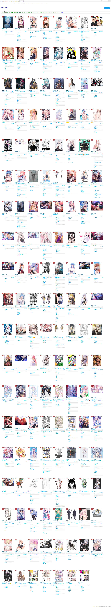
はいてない (96, 191)
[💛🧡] (97, 114)
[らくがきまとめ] (33, 114)
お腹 (18, 70)
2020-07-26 (30, 367)
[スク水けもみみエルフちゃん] (46, 176)
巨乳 (69, 33)
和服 (56, 222)
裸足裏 (95, 166)
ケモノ (44, 531)
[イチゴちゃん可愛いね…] (46, 328)
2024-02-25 (80, 490)
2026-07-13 (55, 397)
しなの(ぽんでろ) (20, 254)
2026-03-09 (55, 120)
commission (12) (38, 12)
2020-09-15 (55, 213)
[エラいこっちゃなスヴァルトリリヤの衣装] (8, 84)
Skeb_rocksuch (94, 91)
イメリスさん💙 (18, 306)
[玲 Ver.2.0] (72, 545)
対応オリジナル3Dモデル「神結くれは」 (59, 491)
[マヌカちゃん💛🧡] (33, 330)
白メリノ (55, 60)
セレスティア (45, 249)
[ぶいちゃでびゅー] (21, 514)
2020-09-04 (55, 28)
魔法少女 (95, 432)
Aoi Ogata (101, 492)
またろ (76, 185)
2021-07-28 (80, 120)
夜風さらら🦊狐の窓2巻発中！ (84, 154)
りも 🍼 (63, 154)
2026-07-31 (42, 520)
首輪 (69, 187)
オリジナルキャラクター (21, 219)
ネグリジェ (32, 373)
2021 (35, 2)
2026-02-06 (80, 397)
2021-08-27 (68, 367)
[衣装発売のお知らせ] (97, 422)
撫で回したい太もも (97, 194)
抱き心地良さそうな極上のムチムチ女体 (47, 38)
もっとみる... (61, 12)
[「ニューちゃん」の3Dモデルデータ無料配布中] (21, 84)
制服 (31, 528)
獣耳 (94, 167)
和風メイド (32, 465)
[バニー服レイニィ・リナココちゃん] (59, 237)
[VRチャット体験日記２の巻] (59, 360)
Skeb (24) (11, 12)
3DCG (18, 195)
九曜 (77, 338)
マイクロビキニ (96, 435)
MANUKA (95, 127)
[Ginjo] (97, 21)
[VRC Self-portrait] (72, 84)
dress (102, 277)
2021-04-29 (42, 213)
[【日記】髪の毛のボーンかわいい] (46, 576)
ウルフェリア (68, 491)
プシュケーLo (100, 338)
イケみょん (57, 290)
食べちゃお (93, 552)
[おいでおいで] (97, 176)
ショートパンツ (71, 314)
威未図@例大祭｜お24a (60, 277)
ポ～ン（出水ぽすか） (9, 31)
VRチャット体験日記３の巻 (45, 460)
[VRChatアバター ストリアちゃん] (21, 545)
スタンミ (44, 495)
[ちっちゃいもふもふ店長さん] (8, 391)
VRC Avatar (68, 245)
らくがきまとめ (31, 122)
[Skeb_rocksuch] (97, 82)
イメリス (80, 122)
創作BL (44, 282)
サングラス (7, 160)
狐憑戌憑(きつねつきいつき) (97, 554)
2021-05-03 (68, 90)
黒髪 (69, 496)
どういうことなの (97, 71)
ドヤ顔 (57, 106)
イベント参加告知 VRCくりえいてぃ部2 (72, 337)
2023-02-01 (68, 28)
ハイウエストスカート (72, 127)
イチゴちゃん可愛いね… (45, 337)
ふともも (82, 99)
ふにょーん (42, 214)
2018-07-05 (80, 336)
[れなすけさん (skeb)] (21, 420)
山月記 (82, 34)
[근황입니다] (59, 174)
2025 (45, 2)
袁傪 (82, 38)
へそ (56, 162)
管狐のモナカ (7, 65)
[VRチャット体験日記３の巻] (46, 453)
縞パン (6, 219)
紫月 (89, 554)
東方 (94, 63)
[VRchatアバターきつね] (21, 22)
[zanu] (21, 358)
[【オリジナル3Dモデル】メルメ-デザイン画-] (59, 328)
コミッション (32, 372)
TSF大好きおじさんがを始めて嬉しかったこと (33, 306)
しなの (18, 250)
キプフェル (70, 341)
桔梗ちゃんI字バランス (57, 306)
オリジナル (19, 32)
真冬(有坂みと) (96, 556)
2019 (29, 2)
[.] (33, 360)
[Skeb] (72, 453)
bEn (51, 492)
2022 (37, 2)
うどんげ (57, 280)
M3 (68, 558)
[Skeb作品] (72, 299)
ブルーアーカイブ (33, 127)
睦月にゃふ (24, 62)
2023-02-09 (93, 28)
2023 (40, 2)
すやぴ (92, 214)
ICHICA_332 (24, 585)
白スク (6, 560)
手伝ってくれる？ (43, 60)
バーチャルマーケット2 (60, 344)
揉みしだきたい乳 (33, 36)
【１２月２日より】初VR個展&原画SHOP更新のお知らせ (8, 522)
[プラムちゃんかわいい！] (97, 389)
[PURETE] (33, 22)
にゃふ (50, 62)
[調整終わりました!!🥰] (8, 576)
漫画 (82, 32)
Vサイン (18, 40)
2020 (32, 2)
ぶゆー (3, 245)
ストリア (18, 555)
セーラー (31, 33)
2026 (47, 2)
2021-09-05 (30, 28)
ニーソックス (32, 527)
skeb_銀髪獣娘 (94, 337)
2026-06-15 (93, 459)
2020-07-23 (4, 28)
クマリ (95, 464)
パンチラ (57, 318)
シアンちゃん (55, 153)
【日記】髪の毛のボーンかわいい (46, 583)
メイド (69, 403)
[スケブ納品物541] (59, 114)
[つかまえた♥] (8, 330)
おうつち (63, 462)
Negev (18, 191)
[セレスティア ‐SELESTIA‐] (84, 453)
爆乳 (69, 97)
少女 (56, 33)
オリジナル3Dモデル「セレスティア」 (46, 245)
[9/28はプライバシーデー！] (97, 53)
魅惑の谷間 (45, 37)
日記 (80, 337)
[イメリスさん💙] (21, 299)
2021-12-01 (42, 305)
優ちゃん (29, 522)
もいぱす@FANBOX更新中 (59, 308)
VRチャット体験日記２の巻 (58, 368)
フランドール (58, 285)
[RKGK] (8, 176)
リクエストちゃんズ (19, 337)
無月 (79, 276)
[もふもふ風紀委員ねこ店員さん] (59, 391)
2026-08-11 (17, 213)
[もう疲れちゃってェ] (97, 512)
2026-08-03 (55, 582)
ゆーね (38, 523)
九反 (26, 31)
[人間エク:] (84, 545)
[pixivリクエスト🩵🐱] (33, 391)
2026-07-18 (93, 428)
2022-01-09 (4, 120)
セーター (69, 313)
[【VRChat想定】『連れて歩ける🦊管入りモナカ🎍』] (8, 53)
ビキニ (18, 68)
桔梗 (56, 313)
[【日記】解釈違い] (72, 576)
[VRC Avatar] (72, 237)
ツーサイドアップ (33, 526)
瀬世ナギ (50, 185)
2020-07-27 (55, 182)
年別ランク (12, 1)
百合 (31, 249)
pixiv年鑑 (2, 1)
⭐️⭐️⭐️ (67, 122)
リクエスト (17, 214)
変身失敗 (57, 594)
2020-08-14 (17, 182)
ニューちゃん (19, 96)
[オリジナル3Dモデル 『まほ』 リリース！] (33, 268)
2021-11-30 (4, 520)
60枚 (89, 277)
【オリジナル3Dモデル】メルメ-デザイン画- (59, 337)
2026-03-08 (80, 551)
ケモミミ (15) (27, 12)
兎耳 (69, 412)
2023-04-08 (17, 90)
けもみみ (82, 63)
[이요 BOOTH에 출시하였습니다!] (84, 237)
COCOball (25, 215)
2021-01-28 (68, 305)
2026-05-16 (55, 520)
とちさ (101, 523)
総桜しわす (24, 492)
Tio (38, 492)
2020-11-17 (42, 90)
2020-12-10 (93, 90)
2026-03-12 (68, 520)
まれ (89, 185)
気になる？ (17, 122)
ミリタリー (45, 558)
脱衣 (56, 590)
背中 (43, 72)
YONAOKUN (68, 368)
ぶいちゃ (69, 440)
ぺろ (28, 245)
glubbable (44, 34)
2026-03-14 (93, 490)
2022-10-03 (42, 28)
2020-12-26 (80, 244)
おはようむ (96, 67)
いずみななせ (24, 246)
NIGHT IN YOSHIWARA (7, 429)
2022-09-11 (80, 28)
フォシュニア (45, 528)
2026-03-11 (17, 582)
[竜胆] (33, 176)
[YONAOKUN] (72, 360)
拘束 (5, 310)
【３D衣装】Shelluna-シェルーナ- (46, 522)
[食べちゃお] (97, 545)
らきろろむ (37, 277)
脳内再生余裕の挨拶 (44, 491)
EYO (5, 127)
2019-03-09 (55, 336)
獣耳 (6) (56, 12)
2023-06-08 (55, 551)
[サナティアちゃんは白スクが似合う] (8, 545)
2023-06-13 (93, 520)
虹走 (64, 369)
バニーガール (58, 252)
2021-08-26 (55, 244)
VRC (5, 64)
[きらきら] (8, 482)
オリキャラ (19, 95)
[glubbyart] (46, 22)
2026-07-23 (93, 551)
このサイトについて (96, 606)
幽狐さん (18, 404)
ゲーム (57, 376)
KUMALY (95, 473)
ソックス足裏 (45, 68)
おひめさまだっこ (5, 460)
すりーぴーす (55, 214)
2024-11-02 (68, 428)
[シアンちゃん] (59, 145)
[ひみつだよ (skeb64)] (21, 391)
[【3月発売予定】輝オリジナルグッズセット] (46, 543)
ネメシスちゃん (43, 368)
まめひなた (17, 491)
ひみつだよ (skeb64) (19, 399)
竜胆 (28, 183)
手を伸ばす (96, 193)
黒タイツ (82, 68)
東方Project (96, 66)
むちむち (31, 560)
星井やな (12, 215)
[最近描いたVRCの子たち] (97, 453)
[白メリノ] (59, 53)
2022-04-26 (80, 459)
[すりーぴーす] (59, 207)
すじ (56, 102)
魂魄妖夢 (57, 278)
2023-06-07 (68, 582)
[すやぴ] (97, 206)
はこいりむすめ (5, 306)
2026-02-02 (93, 397)
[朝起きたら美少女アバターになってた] (59, 453)
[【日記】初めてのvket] (33, 576)
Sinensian (37, 31)
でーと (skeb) (81, 429)
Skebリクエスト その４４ (58, 429)
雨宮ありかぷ (100, 369)
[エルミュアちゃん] (59, 514)
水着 (18, 129)
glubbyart (42, 30)
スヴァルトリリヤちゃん (32, 91)
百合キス (69, 401)
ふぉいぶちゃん (69, 183)
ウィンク (18, 253)
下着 (43, 256)
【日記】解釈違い (69, 583)
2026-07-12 (68, 551)
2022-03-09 (30, 213)
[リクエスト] (21, 207)
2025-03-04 (30, 459)
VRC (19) (21, 12)
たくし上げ (57, 218)
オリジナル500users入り (60, 505)
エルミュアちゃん (56, 522)
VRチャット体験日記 (46, 471)
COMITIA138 (45, 278)
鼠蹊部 (6, 104)
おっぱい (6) (45, 12)
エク (82, 405)
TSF (56, 463)
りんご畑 (76, 461)
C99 (43, 285)
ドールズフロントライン (21, 190)
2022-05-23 (4, 490)
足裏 (43, 69)
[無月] (84, 265)
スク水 (44, 186)
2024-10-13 (4, 90)
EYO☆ (3, 122)
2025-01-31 (80, 151)
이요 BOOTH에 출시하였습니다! (84, 245)
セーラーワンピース (33, 531)
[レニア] (8, 22)
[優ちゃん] (33, 514)
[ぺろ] (33, 235)
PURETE (29, 30)
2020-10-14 (17, 428)
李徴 (82, 35)
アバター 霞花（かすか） (46, 306)
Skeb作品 (68, 306)
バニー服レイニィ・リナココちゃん (59, 245)
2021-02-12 (4, 274)
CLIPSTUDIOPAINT (46, 311)
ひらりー (4, 368)
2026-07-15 (4, 582)
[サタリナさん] (46, 84)
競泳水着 (18, 36)
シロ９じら (62, 123)
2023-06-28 (42, 582)
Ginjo (92, 30)
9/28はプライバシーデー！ (96, 60)
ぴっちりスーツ (7, 99)
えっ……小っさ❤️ (31, 60)
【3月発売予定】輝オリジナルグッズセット (46, 552)
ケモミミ (31, 64)
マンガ (57, 375)
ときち (63, 338)
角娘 (82, 281)
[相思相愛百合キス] (72, 391)
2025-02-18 (30, 551)
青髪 (31, 530)
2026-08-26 (30, 490)
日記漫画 (31, 591)
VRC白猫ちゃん (81, 183)
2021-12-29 (4, 244)
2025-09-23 (17, 244)
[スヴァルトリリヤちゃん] (33, 84)
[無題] (8, 207)
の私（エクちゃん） (84, 399)
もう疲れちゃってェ (95, 522)
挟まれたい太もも (97, 197)
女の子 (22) (16, 12)
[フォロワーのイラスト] (97, 360)
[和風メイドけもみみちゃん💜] (33, 453)
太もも (95, 376)
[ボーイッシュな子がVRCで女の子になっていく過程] (46, 422)
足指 (43, 71)
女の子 (57, 100)
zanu (16, 368)
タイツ (44, 403)
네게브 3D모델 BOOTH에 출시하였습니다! (21, 183)
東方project (96, 64)
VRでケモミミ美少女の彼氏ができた (46, 276)
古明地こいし (96, 70)
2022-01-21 (80, 182)
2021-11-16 (42, 274)
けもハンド (96, 439)
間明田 (76, 123)
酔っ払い (57, 223)
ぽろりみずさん (31, 214)
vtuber (44, 33)
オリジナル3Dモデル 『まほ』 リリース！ (33, 276)
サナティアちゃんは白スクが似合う (8, 552)
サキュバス (19, 63)
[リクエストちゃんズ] (21, 330)
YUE (51, 308)
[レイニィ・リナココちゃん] (84, 207)
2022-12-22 (68, 244)
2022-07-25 (80, 274)
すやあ (92, 306)
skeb (94, 340)
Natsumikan (68, 30)
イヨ (5, 126)
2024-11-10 (55, 367)
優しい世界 (83, 39)
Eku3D (82, 404)
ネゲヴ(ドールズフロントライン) (22, 194)
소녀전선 (18, 187)
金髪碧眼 (69, 67)
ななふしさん (30, 552)
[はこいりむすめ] (8, 299)
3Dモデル (19, 99)
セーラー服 (45, 533)
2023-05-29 (4, 213)
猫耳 (69, 158)
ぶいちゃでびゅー (18, 522)
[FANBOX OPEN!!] (33, 422)
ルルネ (95, 558)
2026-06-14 (17, 551)
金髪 (69, 310)
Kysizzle (76, 246)
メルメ (57, 341)
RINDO (31, 190)
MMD (18, 100)
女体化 (57, 464)
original (95, 493)
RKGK (3, 183)
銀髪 (18, 218)
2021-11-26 (4, 305)
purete (54, 30)
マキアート (75, 492)
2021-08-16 (68, 490)
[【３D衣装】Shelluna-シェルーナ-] (46, 514)
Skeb (44, 63)
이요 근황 (80, 522)
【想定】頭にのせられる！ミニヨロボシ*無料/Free (84, 153)
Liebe (44, 529)
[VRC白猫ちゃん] (84, 176)
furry (56, 527)
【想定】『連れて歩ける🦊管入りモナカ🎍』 (8, 60)
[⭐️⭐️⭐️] (72, 114)
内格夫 (18, 193)
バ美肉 (44, 283)
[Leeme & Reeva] (8, 145)
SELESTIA (45, 250)
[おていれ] (8, 266)
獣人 (43, 532)
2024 (42, 2)
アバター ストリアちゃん (21, 552)
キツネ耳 (69, 409)
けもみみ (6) (51, 12)
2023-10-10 (93, 120)
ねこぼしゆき (36, 400)
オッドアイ (70, 189)
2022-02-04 (30, 90)
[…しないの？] (97, 236)
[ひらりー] (8, 360)
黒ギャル (57, 41)
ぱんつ (6, 218)
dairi (89, 492)
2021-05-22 (17, 28)
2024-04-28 (55, 274)
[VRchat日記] (84, 330)
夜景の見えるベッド (82, 60)
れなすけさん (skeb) (19, 429)
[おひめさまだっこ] (8, 453)
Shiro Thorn (93, 491)
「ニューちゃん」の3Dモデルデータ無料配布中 (21, 91)
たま (26, 338)
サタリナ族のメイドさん (47, 95)
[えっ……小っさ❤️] (33, 53)
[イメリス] (84, 114)
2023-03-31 (17, 305)
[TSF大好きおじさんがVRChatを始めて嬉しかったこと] (33, 299)
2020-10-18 (4, 151)
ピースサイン (70, 162)
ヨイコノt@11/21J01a (47, 277)
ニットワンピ (58, 40)
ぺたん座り (83, 97)
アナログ (6, 527)
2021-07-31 (80, 213)
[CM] (97, 268)
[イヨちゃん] (72, 207)
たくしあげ (7, 372)
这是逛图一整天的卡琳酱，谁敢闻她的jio (97, 153)
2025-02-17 (55, 151)
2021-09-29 (80, 59)
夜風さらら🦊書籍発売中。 (8, 62)
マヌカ (95, 126)
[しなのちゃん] (72, 145)
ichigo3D (44, 342)
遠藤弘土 (12, 92)
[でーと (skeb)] (84, 422)
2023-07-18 (30, 582)
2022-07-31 (55, 490)
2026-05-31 (4, 428)
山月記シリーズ (83, 36)
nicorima (50, 31)
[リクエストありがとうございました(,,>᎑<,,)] (21, 576)
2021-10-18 (80, 305)
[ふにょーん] (46, 205)
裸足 (94, 158)
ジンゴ (50, 92)
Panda (89, 308)
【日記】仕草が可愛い (57, 552)
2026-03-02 (42, 428)
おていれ (4, 276)
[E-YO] (21, 142)
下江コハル (32, 128)
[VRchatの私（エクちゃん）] (84, 391)
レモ (67, 60)
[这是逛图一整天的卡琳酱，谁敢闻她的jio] (97, 145)
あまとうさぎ (96, 405)
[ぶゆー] (8, 236)
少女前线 (18, 186)
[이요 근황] (84, 514)
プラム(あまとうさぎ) (97, 404)
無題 (3, 214)
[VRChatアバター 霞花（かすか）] (46, 299)
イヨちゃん (68, 214)
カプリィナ (7, 586)
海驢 (51, 554)
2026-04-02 (42, 367)
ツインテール (19, 158)
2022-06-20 (30, 244)
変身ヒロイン (58, 591)
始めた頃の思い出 (45, 153)
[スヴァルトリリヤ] (59, 84)
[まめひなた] (21, 483)
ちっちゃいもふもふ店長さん (8, 399)
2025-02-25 (42, 551)
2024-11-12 (93, 151)
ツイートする (107, 8)
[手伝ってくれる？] (46, 53)
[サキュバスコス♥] (21, 53)
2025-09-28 (93, 59)
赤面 (31, 66)
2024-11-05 (55, 305)
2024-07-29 (42, 490)
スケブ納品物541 (56, 122)
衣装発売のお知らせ (95, 429)
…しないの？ (94, 245)
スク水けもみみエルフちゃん (46, 183)
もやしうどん (36, 554)
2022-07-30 (42, 244)
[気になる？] (21, 114)
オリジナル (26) (5, 12)
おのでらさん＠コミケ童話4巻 (84, 31)
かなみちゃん (81, 368)
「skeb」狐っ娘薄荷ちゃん (83, 491)
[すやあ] (97, 296)
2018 (27, 2)
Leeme (6, 156)
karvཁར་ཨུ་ (101, 154)
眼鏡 (94, 97)
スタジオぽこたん (61, 92)
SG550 (44, 562)
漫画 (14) (32, 12)
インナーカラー (20, 221)
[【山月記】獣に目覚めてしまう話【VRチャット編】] (84, 22)
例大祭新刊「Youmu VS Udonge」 (59, 276)
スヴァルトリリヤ (8, 98)
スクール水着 (7, 558)
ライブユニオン (20, 227)
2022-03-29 (93, 213)
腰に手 (57, 103)
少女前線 (18, 189)
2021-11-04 (30, 151)
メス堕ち (31, 312)
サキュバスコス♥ (18, 60)
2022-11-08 (30, 520)
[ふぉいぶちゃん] (72, 176)
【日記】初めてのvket (32, 583)
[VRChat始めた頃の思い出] (46, 145)
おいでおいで (94, 183)
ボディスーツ (58, 96)
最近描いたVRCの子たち (96, 460)
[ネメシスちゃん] (46, 360)
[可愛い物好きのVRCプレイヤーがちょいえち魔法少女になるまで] (59, 576)
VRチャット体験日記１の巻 (71, 429)
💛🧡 (92, 122)
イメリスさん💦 (69, 276)
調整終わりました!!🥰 (6, 583)
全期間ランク (7, 1)
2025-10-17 (30, 274)
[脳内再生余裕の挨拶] (46, 483)
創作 (5, 35)
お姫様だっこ (7, 464)
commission (45, 64)
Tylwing (37, 92)
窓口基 (50, 154)
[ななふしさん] (33, 545)
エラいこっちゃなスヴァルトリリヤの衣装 (8, 91)
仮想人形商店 (58, 343)
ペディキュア (83, 254)
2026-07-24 (93, 336)
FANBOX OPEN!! (31, 429)
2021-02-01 (68, 120)
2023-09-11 (93, 274)
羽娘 (5, 281)
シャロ (44, 527)
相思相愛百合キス (69, 399)
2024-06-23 (30, 336)
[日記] (84, 576)
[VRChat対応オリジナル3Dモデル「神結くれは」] (59, 483)
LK (26, 92)
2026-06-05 (30, 397)
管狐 (5, 67)
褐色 (94, 371)
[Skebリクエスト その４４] (59, 422)
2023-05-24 (80, 582)
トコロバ (44, 496)
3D (5, 69)
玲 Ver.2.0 (68, 552)
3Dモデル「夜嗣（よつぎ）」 (72, 522)
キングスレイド (33, 126)
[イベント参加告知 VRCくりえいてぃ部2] (72, 330)
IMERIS (82, 127)
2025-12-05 (55, 428)
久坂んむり (62, 62)
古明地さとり (96, 68)
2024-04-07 (42, 397)
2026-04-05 (68, 336)
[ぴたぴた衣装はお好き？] (46, 391)
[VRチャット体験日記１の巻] (72, 422)
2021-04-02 (68, 182)
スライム (76, 308)
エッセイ (57, 373)
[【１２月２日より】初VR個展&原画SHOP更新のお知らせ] (8, 514)
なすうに (25, 554)
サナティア (7, 555)
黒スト (6, 95)
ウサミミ (69, 408)
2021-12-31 (42, 59)
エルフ (44, 190)
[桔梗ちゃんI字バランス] (59, 299)
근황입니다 (55, 183)
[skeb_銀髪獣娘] (97, 330)
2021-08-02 (17, 336)
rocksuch (95, 96)
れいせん (16, 460)
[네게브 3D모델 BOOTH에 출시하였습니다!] (21, 176)
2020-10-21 (68, 59)
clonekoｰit (50, 369)
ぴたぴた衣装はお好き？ (45, 399)
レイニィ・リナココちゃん (83, 214)
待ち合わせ (17, 276)
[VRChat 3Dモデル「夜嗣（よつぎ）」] (72, 514)
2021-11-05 (30, 182)
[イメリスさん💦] (72, 268)
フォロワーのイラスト (95, 368)
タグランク (17, 1)
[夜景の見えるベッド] (84, 53)
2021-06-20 (4, 182)
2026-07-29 (17, 490)
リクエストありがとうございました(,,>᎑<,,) (21, 583)
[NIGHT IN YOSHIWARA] (8, 422)
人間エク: (80, 552)
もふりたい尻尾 (96, 190)
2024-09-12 (68, 459)
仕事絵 (44, 309)
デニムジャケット (20, 222)
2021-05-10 (55, 459)
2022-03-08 (17, 459)
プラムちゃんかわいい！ (96, 399)
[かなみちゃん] (84, 360)
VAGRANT (6, 437)
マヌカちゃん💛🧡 (31, 337)
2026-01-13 (30, 305)
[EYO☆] (8, 114)
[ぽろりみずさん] (33, 207)
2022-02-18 (93, 305)
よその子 (31, 555)
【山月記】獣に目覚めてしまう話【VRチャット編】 (84, 30)
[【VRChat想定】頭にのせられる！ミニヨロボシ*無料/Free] (84, 145)
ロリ (31, 495)
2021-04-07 (80, 367)
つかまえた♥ (4, 337)
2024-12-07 (42, 459)
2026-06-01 (4, 397)
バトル (57, 284)
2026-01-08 (4, 59)
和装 (69, 524)
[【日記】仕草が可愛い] (59, 545)
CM (92, 276)
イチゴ (44, 341)
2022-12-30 (68, 213)
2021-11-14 (55, 59)
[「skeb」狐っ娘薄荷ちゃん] (84, 483)
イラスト (18, 217)
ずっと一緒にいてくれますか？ (84, 91)
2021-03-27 (42, 120)
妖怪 (5, 68)
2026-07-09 (42, 336)
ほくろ (57, 39)
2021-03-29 (93, 182)
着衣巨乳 (18, 39)
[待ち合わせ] (21, 268)
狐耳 (18, 34)
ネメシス (95, 341)
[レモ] (72, 53)
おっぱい (57, 36)
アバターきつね (19, 30)
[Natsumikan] (72, 22)
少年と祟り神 (83, 155)
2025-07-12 (42, 182)
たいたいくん (49, 523)
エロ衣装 (57, 503)
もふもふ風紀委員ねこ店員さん (59, 399)
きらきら (4, 491)
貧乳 (94, 131)
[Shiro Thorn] (97, 483)
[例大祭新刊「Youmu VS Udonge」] (59, 268)
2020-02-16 (17, 397)
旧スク (44, 187)
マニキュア (19, 66)
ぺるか (89, 369)
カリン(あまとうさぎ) (97, 162)
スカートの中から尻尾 (59, 467)
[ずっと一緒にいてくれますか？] (84, 84)
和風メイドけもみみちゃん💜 (33, 460)
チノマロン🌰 (87, 400)
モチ (64, 492)
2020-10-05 (17, 151)
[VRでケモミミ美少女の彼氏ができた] (46, 268)
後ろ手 (6, 32)
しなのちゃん (68, 153)
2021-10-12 (17, 367)
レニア (3, 30)
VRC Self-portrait (69, 91)
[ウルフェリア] (72, 483)
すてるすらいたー (10, 554)
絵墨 (5, 528)
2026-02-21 (55, 90)
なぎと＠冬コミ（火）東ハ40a (33, 308)
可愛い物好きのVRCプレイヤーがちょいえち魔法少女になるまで (59, 583)
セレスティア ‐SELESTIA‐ (83, 460)
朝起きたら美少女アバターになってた (59, 460)
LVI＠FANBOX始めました (47, 400)
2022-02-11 (4, 367)
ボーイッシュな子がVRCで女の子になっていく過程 (46, 429)
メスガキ (57, 99)
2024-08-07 (42, 151)
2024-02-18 (68, 274)
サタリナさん (43, 91)
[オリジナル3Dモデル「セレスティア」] (46, 237)
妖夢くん (101, 62)
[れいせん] (21, 453)
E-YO (16, 153)
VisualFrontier (70, 64)
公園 (69, 191)
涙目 (94, 436)
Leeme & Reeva (5, 153)
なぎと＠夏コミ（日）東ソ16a (97, 431)
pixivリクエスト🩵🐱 (32, 399)
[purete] (59, 22)
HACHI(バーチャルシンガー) (22, 226)
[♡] (46, 114)
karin (94, 163)
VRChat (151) (4, 11)
